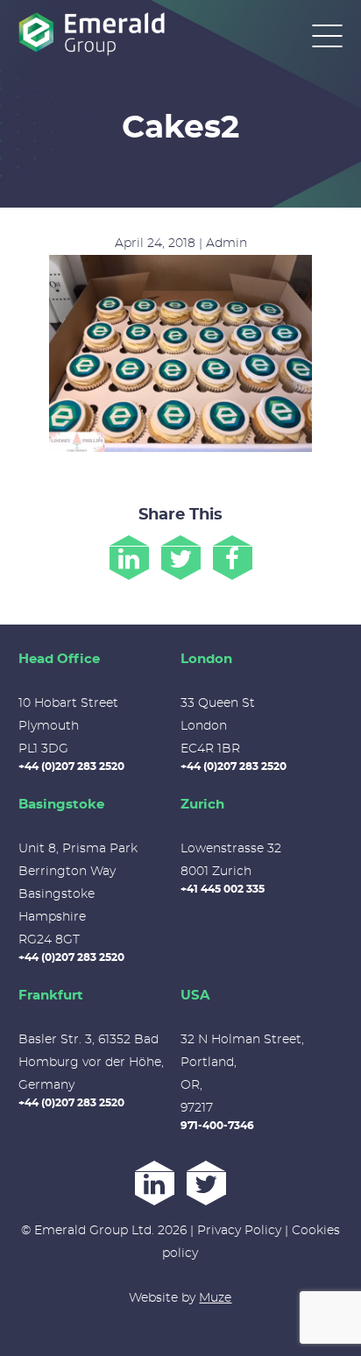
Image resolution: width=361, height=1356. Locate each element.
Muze (215, 1298)
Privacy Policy (239, 1231)
